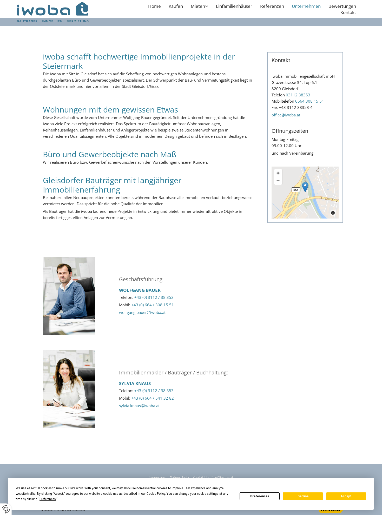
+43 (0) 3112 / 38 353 (154, 297)
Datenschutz (179, 477)
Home (154, 6)
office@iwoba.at (286, 114)
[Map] (305, 193)
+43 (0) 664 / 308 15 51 (152, 304)
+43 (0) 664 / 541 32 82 (152, 398)
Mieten (198, 6)
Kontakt (348, 12)
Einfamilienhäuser (234, 6)
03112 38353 (298, 94)
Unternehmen (306, 6)
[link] (199, 6)
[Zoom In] (278, 173)
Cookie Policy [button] (156, 494)
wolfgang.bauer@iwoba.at (142, 312)
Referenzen (272, 6)
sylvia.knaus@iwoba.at (139, 405)
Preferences (259, 496)
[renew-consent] (6, 509)
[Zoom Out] (278, 181)
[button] (305, 187)
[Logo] (64, 14)
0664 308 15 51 (309, 101)
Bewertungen (342, 6)
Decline (303, 496)
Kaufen (176, 6)
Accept (346, 496)
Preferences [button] (47, 499)
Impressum (157, 477)
